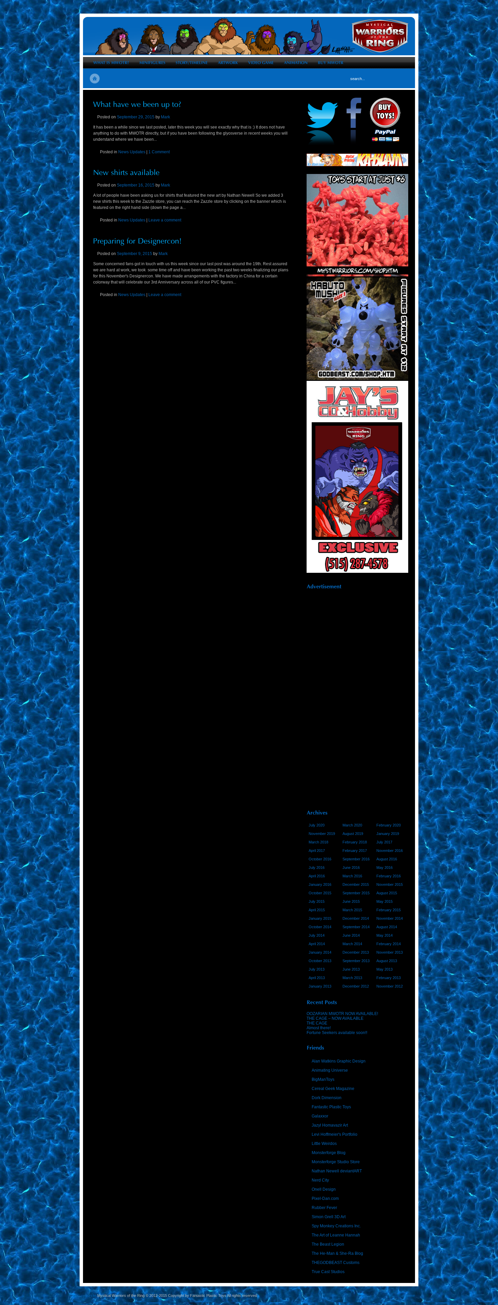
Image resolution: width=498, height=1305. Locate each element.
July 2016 (317, 867)
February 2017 (355, 851)
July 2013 (317, 969)
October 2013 (320, 961)
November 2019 (322, 834)
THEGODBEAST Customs (335, 1262)
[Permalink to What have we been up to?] (137, 104)
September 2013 (356, 961)
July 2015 (317, 901)
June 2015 (351, 901)
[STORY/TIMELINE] (191, 63)
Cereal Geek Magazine (333, 1088)
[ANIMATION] (296, 63)
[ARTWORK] (228, 63)
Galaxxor (320, 1116)
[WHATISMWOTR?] (111, 63)
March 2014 (352, 944)
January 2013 (320, 986)
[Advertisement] (357, 697)
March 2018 (318, 842)
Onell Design (324, 1189)
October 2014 (320, 927)
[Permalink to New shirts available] (126, 172)
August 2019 (353, 834)
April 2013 (317, 978)
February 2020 (388, 825)
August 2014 (386, 927)
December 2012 (356, 986)
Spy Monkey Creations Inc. (336, 1226)
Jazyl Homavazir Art (330, 1125)
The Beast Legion (328, 1244)
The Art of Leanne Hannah (336, 1235)
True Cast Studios (328, 1271)
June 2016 (351, 867)
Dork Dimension (326, 1097)
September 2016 (356, 859)
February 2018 (355, 842)
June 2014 (351, 935)
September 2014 (356, 927)
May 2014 (384, 935)
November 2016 (389, 851)
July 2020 (317, 825)
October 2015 (320, 893)
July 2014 (317, 935)
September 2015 (356, 893)
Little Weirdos (324, 1143)
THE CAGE (317, 1023)
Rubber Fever (324, 1207)
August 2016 (386, 859)
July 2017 (384, 842)
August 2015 (386, 893)
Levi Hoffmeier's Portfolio (334, 1134)
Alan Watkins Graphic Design (339, 1061)
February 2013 (388, 978)
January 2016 (320, 884)
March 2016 (352, 876)
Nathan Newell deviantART (337, 1171)
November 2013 (389, 952)
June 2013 (351, 969)
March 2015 (352, 910)
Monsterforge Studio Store (336, 1162)
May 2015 (384, 901)
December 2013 (356, 952)
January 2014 (320, 952)
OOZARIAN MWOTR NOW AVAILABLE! (342, 1013)
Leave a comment (164, 220)
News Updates (131, 152)
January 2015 (320, 918)
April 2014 (317, 944)
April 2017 (317, 851)
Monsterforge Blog (329, 1152)
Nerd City (320, 1180)
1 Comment (159, 152)
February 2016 (388, 876)
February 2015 (388, 910)
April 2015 (317, 910)
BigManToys (323, 1079)
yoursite (89, 1295)
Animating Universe (330, 1070)
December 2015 (356, 884)
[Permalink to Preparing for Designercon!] (137, 240)
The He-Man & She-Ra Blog (337, 1253)
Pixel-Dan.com (325, 1198)
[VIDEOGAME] (261, 63)
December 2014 (356, 918)
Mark (165, 117)
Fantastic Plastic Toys (331, 1107)
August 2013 (386, 961)
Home (410, 1295)
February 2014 (388, 944)
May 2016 (384, 867)
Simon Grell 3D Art (329, 1216)
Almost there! (319, 1028)
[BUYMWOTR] (331, 63)
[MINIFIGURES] (152, 63)
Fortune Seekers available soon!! (337, 1032)
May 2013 (384, 969)
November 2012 (389, 986)
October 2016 (320, 859)
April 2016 (317, 876)
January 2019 (387, 834)
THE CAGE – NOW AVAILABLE (335, 1018)
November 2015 (389, 884)
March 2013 (352, 978)
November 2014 (389, 918)
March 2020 (352, 825)
